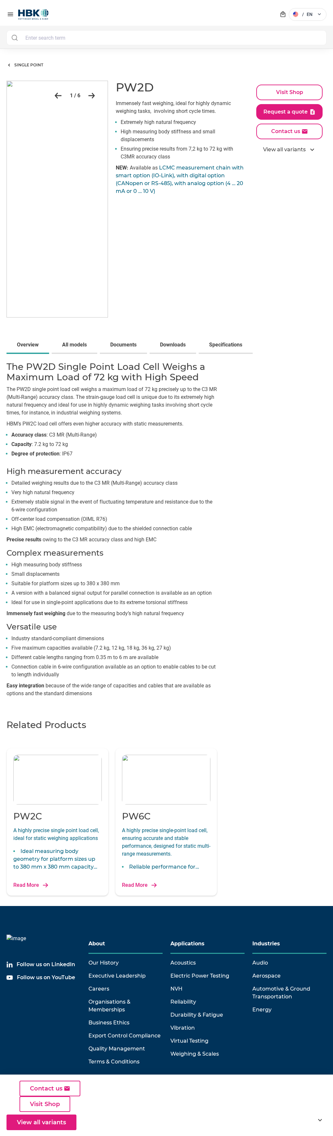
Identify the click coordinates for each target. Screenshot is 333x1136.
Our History (103, 963)
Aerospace (266, 976)
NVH (176, 989)
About (96, 943)
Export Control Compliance (124, 1036)
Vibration (182, 1028)
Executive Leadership (117, 976)
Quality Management (116, 1049)
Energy (262, 1010)
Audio (260, 963)
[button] (56, 95)
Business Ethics (108, 1023)
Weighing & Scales (194, 1054)
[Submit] (14, 38)
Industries (266, 943)
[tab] (29, 345)
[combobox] (166, 37)
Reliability (183, 1002)
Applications (187, 943)
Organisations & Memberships (109, 1006)
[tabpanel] (166, 532)
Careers (98, 989)
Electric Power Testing (199, 976)
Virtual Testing (189, 1041)
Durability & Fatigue (196, 1015)
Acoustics (183, 963)
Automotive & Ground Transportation (281, 993)
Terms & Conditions (114, 1062)
